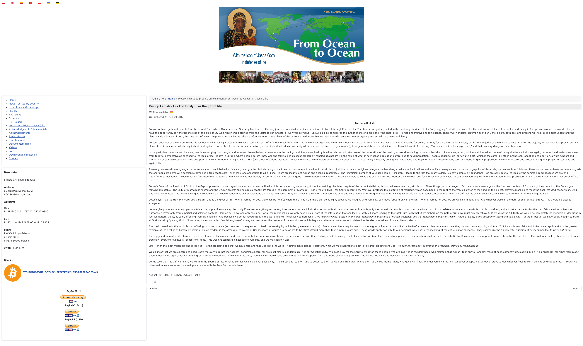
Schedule (14, 118)
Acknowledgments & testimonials (28, 129)
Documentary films (20, 143)
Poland (18, 121)
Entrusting (15, 114)
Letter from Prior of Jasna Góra (27, 125)
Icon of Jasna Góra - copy (24, 107)
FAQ (11, 150)
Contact (13, 158)
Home (12, 99)
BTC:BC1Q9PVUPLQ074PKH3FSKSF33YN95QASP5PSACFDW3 (60, 272)
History (13, 110)
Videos (13, 147)
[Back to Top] (578, 336)
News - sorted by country (24, 103)
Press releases (17, 136)
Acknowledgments (19, 132)
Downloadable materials (23, 154)
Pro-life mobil (17, 140)
